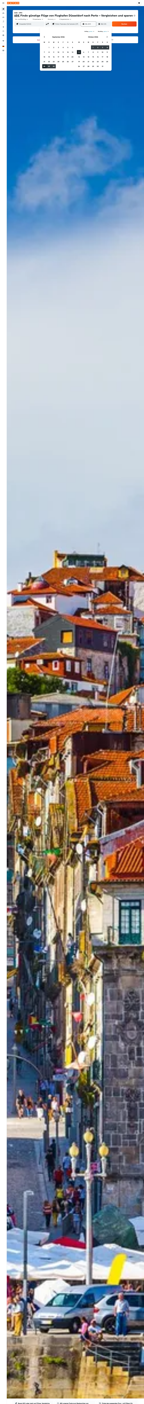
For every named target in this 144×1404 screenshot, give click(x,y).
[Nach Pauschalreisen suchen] (3, 21)
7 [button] (44, 52)
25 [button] (63, 62)
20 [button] (72, 57)
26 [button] (68, 62)
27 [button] (72, 62)
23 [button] (54, 62)
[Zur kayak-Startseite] (13, 3)
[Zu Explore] (3, 27)
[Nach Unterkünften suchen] (3, 13)
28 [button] (44, 66)
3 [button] (58, 47)
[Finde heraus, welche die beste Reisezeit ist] (3, 35)
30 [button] (54, 66)
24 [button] (58, 62)
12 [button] (68, 52)
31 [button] (102, 66)
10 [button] (58, 52)
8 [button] (93, 52)
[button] (3, 3)
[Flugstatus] (3, 31)
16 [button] (53, 57)
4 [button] (63, 47)
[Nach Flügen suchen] (3, 9)
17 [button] (58, 57)
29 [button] (49, 66)
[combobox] (21, 19)
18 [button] (63, 57)
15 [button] (49, 57)
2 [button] (53, 47)
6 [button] (72, 47)
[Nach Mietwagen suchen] (3, 17)
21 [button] (44, 62)
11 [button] (63, 52)
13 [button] (72, 52)
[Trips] (3, 41)
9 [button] (53, 52)
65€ (17, 15)
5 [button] (67, 47)
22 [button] (49, 62)
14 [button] (44, 57)
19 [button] (68, 57)
